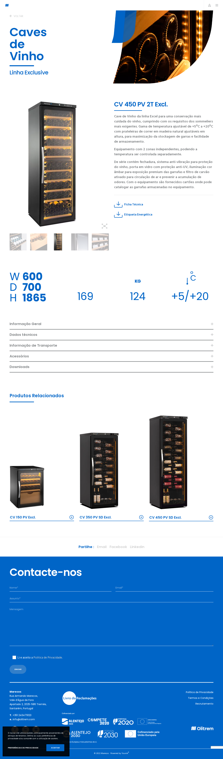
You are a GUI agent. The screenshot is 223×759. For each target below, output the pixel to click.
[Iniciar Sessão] (207, 5)
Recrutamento (204, 703)
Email (102, 546)
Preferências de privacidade (23, 747)
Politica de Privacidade (47, 657)
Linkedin (137, 546)
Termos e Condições (200, 698)
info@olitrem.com (24, 719)
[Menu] (215, 5)
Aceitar (55, 747)
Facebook (118, 546)
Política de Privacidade (199, 692)
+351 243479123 (22, 715)
